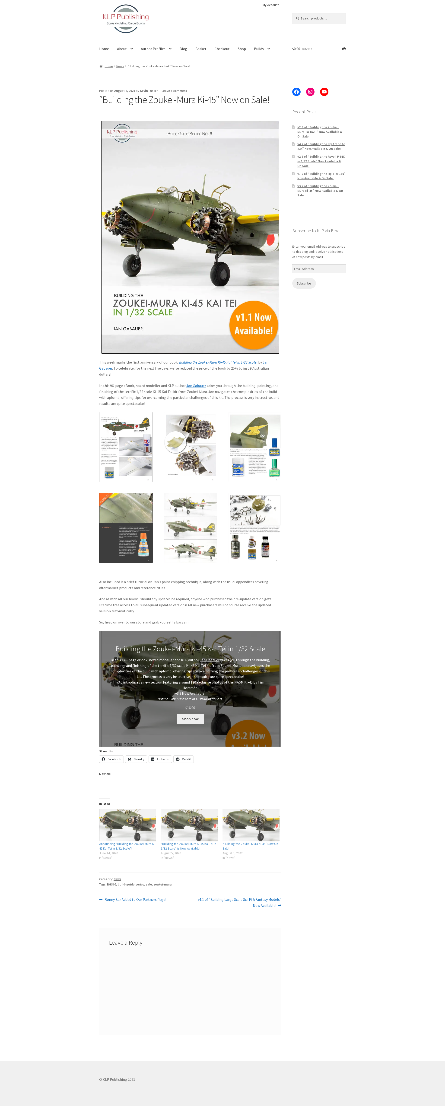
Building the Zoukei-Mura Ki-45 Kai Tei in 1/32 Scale (218, 362)
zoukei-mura (162, 884)
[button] (126, 447)
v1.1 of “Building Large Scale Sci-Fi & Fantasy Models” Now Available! (239, 902)
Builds (259, 48)
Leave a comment (174, 91)
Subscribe (304, 283)
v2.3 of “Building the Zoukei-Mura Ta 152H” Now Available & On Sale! (319, 131)
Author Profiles (153, 48)
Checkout (222, 48)
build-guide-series (131, 884)
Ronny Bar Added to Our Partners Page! (135, 900)
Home (104, 48)
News (120, 66)
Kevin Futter (149, 91)
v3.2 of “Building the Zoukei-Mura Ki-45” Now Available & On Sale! (320, 190)
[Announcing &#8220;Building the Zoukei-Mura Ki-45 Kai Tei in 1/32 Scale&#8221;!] (127, 825)
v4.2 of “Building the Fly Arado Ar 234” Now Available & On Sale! (321, 146)
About (122, 48)
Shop (242, 48)
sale (149, 884)
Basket (201, 48)
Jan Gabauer (196, 385)
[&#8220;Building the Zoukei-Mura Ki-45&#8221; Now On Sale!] (251, 825)
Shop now (190, 718)
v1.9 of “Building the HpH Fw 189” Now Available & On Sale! (321, 176)
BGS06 (111, 884)
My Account (271, 5)
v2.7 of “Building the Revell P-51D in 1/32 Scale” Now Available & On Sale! (321, 161)
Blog (183, 48)
